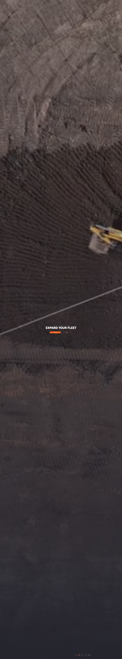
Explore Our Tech (61, 332)
